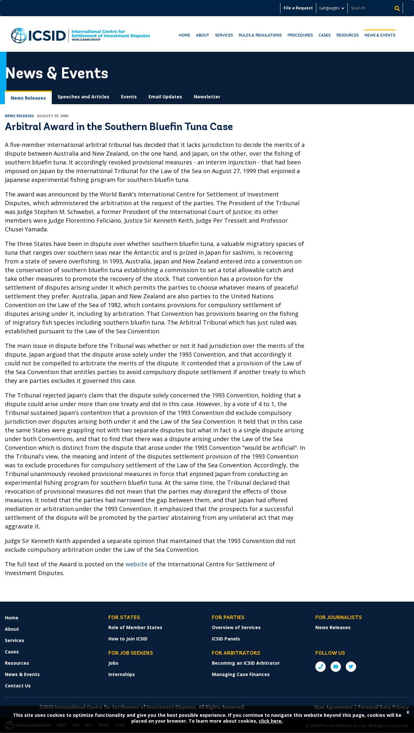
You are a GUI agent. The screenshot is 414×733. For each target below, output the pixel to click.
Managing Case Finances (241, 674)
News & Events (380, 35)
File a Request (298, 8)
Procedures (300, 35)
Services (224, 35)
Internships (121, 674)
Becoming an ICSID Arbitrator (246, 663)
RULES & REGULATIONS (260, 35)
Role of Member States (135, 627)
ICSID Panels (226, 639)
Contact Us (18, 686)
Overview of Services (236, 627)
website (136, 564)
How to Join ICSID (127, 639)
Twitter (351, 666)
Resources (347, 35)
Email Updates (165, 97)
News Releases (28, 98)
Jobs (113, 663)
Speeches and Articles (83, 97)
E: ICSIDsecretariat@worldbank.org (336, 666)
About (202, 35)
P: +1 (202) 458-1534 (320, 666)
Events (129, 97)
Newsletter (207, 97)
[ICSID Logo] (80, 34)
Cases (325, 35)
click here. (271, 721)
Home (184, 35)
